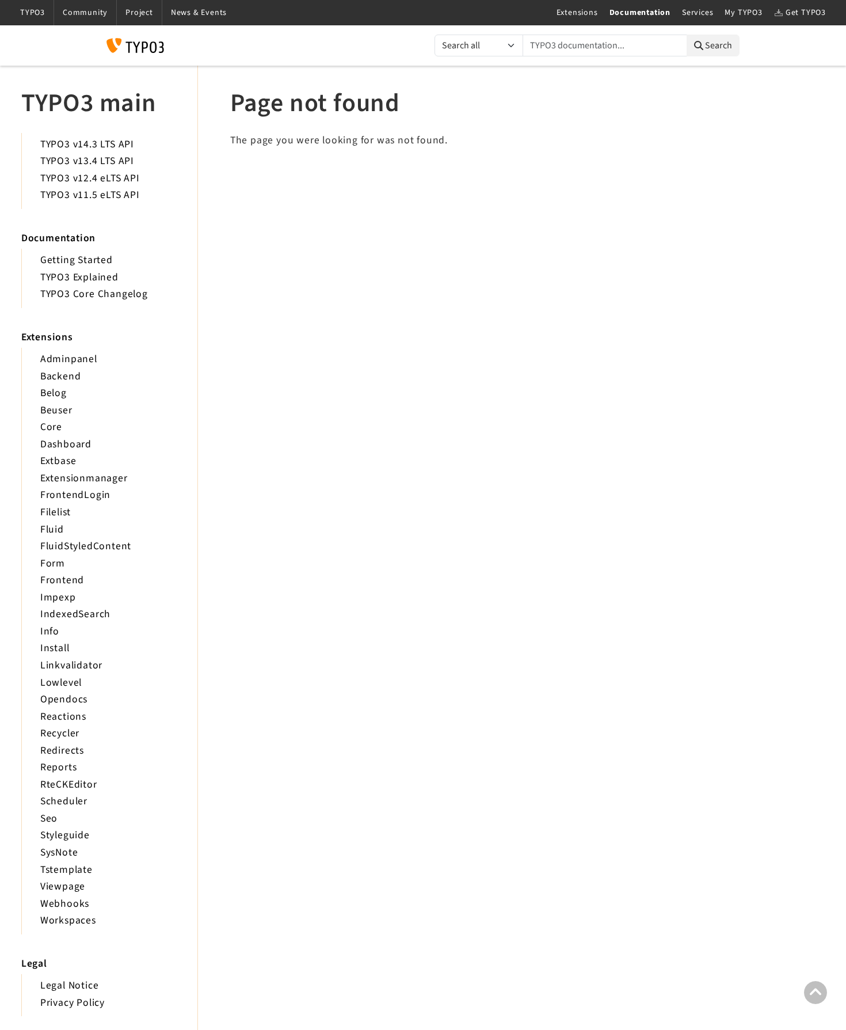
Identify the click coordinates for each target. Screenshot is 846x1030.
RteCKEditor (68, 784)
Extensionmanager (84, 478)
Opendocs (63, 699)
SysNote (59, 852)
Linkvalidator (71, 665)
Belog (53, 393)
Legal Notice (69, 985)
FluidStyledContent (85, 546)
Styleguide (65, 835)
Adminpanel (68, 359)
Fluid (52, 529)
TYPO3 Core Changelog (94, 294)
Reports (58, 767)
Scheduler (63, 801)
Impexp (58, 597)
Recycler (59, 733)
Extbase (58, 461)
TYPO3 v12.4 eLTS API (90, 178)
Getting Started (76, 260)
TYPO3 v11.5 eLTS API (90, 195)
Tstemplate (66, 869)
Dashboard (66, 444)
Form (52, 563)
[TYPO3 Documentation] (135, 45)
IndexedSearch (75, 614)
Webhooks (64, 903)
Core (51, 427)
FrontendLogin (75, 495)
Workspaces (68, 920)
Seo (49, 818)
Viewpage (62, 886)
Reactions (63, 716)
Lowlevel (61, 682)
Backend (60, 376)
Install (55, 648)
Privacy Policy (72, 1002)
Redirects (62, 750)
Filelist (55, 512)
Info (49, 631)
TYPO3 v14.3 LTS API (87, 144)
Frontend (62, 580)
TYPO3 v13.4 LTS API (87, 161)
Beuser (56, 410)
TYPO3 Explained (79, 277)
